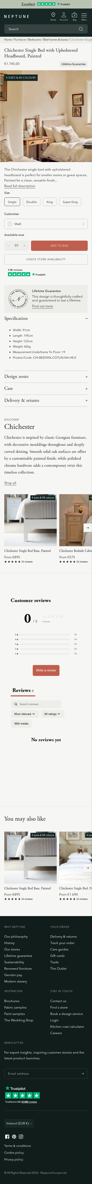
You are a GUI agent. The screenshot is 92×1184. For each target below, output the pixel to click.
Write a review (46, 670)
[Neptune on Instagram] (21, 1138)
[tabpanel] (46, 743)
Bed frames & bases (55, 39)
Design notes (16, 377)
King (50, 202)
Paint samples (14, 1014)
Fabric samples (15, 1007)
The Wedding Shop (18, 1020)
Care (8, 389)
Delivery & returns (21, 400)
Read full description (19, 186)
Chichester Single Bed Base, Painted (27, 551)
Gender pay (13, 975)
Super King (70, 202)
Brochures (11, 1001)
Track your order (62, 943)
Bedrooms (34, 39)
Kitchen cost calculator (67, 1027)
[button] (46, 635)
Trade (54, 962)
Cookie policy (14, 1153)
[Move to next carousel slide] (87, 527)
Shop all (10, 483)
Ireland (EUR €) (17, 1123)
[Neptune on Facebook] (7, 1138)
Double (31, 202)
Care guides (59, 949)
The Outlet (58, 968)
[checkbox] (21, 724)
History (9, 943)
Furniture (20, 39)
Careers (56, 1033)
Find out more (42, 306)
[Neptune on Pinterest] (14, 1138)
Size (7, 192)
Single (12, 202)
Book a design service (66, 1014)
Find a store (59, 1007)
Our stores (12, 949)
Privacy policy (13, 1159)
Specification (16, 319)
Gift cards (57, 956)
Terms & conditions (17, 1146)
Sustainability (14, 962)
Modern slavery (15, 981)
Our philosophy (16, 936)
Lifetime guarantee (18, 956)
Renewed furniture (18, 968)
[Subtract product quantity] (24, 246)
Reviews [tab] (23, 690)
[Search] (81, 29)
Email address (17, 1068)
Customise (11, 214)
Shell (17, 224)
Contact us (58, 1001)
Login (54, 1020)
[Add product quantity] (8, 246)
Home (8, 39)
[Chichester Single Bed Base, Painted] (30, 520)
